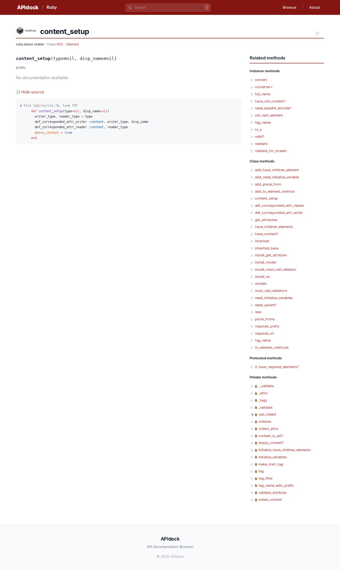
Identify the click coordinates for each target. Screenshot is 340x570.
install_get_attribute (271, 255)
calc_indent (267, 414)
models (261, 284)
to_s (258, 130)
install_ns (262, 277)
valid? (259, 137)
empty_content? (271, 443)
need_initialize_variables (274, 298)
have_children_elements (274, 227)
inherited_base (266, 248)
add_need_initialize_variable (277, 177)
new (258, 312)
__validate (266, 386)
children (264, 422)
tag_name (263, 122)
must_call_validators (271, 291)
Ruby (51, 7)
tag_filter (265, 478)
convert (261, 80)
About (314, 7)
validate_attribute (272, 493)
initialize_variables (272, 457)
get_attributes (266, 220)
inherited (262, 241)
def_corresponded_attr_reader (279, 206)
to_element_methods (272, 347)
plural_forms (265, 319)
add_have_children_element (277, 170)
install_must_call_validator (275, 269)
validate (261, 144)
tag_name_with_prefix (276, 485)
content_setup (266, 198)
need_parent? (266, 305)
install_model (265, 262)
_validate (265, 407)
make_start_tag (270, 464)
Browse (289, 7)
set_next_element (269, 115)
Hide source (32, 91)
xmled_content (270, 500)
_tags (262, 400)
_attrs (263, 393)
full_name (262, 94)
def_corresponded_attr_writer (279, 213)
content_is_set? (270, 436)
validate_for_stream (271, 151)
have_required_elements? (278, 367)
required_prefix (267, 326)
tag (261, 471)
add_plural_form (268, 184)
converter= (264, 87)
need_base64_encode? (273, 108)
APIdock (28, 7)
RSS (60, 44)
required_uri (264, 333)
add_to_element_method (275, 191)
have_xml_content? (270, 101)
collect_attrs (268, 429)
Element (73, 44)
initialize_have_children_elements (284, 450)
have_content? (266, 234)
